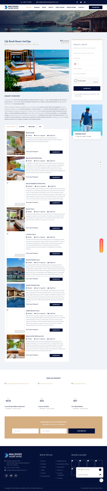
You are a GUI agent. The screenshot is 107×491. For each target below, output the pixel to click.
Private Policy (98, 488)
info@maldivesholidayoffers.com (48, 2)
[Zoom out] (100, 164)
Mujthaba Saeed (80, 134)
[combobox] (76, 64)
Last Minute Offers (63, 464)
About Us (60, 470)
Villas (44, 7)
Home (6, 29)
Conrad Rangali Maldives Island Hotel (15, 406)
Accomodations (15, 29)
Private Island (71, 7)
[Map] (86, 156)
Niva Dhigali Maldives (77, 406)
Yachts (50, 7)
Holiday (43, 467)
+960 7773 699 (27, 2)
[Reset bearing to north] (100, 167)
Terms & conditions (60, 474)
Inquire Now (60, 467)
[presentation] (26, 89)
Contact (81, 7)
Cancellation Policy (87, 488)
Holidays (37, 7)
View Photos (20, 153)
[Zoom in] (100, 162)
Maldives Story (61, 461)
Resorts (29, 7)
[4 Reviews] (66, 41)
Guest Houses (60, 7)
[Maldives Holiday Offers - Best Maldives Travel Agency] (11, 7)
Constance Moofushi (43, 406)
